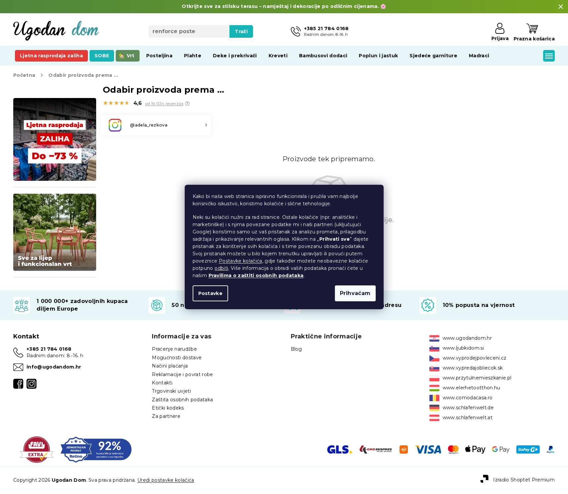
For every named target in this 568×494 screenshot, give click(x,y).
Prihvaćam (355, 293)
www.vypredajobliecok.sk (473, 368)
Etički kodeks (168, 408)
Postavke (210, 293)
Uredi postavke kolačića (165, 480)
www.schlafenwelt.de (468, 408)
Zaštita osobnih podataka (182, 400)
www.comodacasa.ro (468, 398)
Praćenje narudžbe (174, 349)
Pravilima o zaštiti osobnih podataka (256, 275)
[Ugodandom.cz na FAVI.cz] (36, 449)
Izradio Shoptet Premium (524, 480)
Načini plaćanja (170, 366)
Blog (296, 349)
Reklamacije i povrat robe (182, 374)
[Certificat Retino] (96, 449)
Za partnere (166, 416)
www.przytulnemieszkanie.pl (477, 378)
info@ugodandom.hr (54, 367)
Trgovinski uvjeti (171, 391)
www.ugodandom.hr (467, 338)
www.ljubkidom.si (463, 348)
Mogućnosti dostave (177, 358)
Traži (241, 31)
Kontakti (162, 383)
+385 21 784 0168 (49, 349)
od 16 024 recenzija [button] (164, 104)
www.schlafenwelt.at (467, 417)
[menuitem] (51, 56)
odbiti (221, 268)
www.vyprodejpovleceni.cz (475, 358)
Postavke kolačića (240, 261)
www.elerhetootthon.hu (471, 388)
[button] (187, 103)
